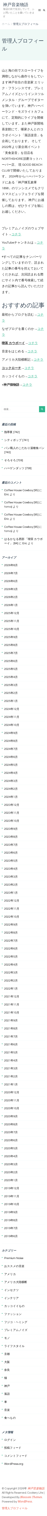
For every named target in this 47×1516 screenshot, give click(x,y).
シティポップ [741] (16, 440)
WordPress (25, 1501)
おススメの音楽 (14, 1266)
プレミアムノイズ (16, 1330)
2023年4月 (11, 868)
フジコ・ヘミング (15, 1322)
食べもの (10, 1417)
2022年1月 (11, 988)
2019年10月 (11, 1204)
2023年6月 (11, 852)
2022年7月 (11, 940)
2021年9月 (11, 1020)
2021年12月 (11, 996)
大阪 (7, 1362)
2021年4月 (11, 1060)
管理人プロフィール (15, 1508)
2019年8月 (11, 1220)
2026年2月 (11, 597)
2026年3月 (11, 589)
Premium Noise (14, 1258)
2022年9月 (11, 924)
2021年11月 (11, 1004)
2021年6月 (11, 1044)
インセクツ (11, 1290)
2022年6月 (11, 948)
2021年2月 (11, 1076)
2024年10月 (11, 725)
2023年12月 (11, 805)
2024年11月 (11, 717)
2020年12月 (11, 1092)
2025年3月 (11, 685)
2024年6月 (11, 757)
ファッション (13, 1314)
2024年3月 (11, 781)
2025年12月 (11, 613)
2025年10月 (11, 629)
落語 (7, 1394)
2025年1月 (11, 701)
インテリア (11, 1298)
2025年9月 (11, 637)
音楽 (7, 1410)
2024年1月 (11, 796)
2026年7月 (11, 573)
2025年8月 (11, 645)
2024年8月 (11, 741)
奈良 (7, 1370)
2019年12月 (11, 1188)
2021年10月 (11, 1012)
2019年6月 (11, 1236)
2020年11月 (11, 1100)
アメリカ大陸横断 (15, 1282)
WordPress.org (13, 1463)
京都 (7, 1354)
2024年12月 (11, 709)
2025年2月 (11, 693)
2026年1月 (11, 605)
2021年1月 (11, 1084)
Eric (6, 494)
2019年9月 (11, 1212)
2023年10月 (11, 820)
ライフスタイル (14, 1346)
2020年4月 (11, 1156)
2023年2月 (11, 884)
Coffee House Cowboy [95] (21, 490)
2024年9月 (11, 733)
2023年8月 (11, 836)
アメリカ (10, 1274)
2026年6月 (11, 581)
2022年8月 (11, 932)
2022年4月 (11, 964)
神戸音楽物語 (15, 4)
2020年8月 (11, 1124)
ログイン (10, 1439)
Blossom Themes (31, 1497)
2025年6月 (11, 661)
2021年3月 (11, 1068)
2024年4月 (11, 773)
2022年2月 (11, 980)
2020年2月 (11, 1172)
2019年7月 (11, 1228)
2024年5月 (11, 764)
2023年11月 (11, 812)
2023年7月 (11, 844)
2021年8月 (11, 1028)
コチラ (16, 234)
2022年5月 (11, 956)
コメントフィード (15, 1455)
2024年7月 (11, 749)
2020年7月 (11, 1132)
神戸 (7, 1386)
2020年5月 (11, 1148)
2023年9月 (11, 828)
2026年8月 (11, 565)
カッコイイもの (14, 1306)
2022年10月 (11, 916)
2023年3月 (11, 876)
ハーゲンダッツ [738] (18, 468)
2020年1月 (11, 1180)
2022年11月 (11, 908)
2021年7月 (11, 1036)
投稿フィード (12, 1447)
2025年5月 (11, 669)
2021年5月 (11, 1052)
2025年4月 (11, 677)
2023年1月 (11, 892)
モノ (7, 1338)
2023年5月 (11, 860)
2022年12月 (11, 900)
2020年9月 (11, 1116)
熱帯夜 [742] (12, 432)
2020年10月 (11, 1108)
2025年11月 (11, 621)
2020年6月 (11, 1140)
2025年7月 (11, 653)
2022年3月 (11, 972)
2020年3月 (11, 1164)
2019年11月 (11, 1196)
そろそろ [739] (13, 460)
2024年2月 (11, 788)
